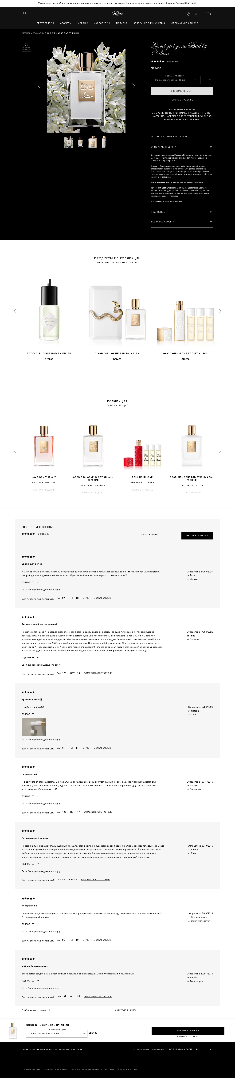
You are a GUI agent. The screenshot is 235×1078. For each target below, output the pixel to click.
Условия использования (55, 1069)
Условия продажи (31, 1069)
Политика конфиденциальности (86, 1069)
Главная (26, 33)
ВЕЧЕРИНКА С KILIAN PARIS (149, 23)
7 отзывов (172, 61)
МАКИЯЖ (83, 23)
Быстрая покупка (44, 483)
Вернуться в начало (126, 1010)
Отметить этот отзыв (96, 598)
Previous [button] (39, 87)
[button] (34, 727)
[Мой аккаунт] (197, 14)
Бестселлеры (45, 23)
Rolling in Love (142, 477)
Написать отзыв (197, 536)
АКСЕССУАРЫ (102, 23)
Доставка (109, 1069)
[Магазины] (188, 14)
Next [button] (133, 87)
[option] (86, 87)
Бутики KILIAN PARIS (181, 1049)
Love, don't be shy (44, 477)
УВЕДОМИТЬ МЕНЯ (182, 91)
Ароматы (65, 23)
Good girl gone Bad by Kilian (49, 354)
